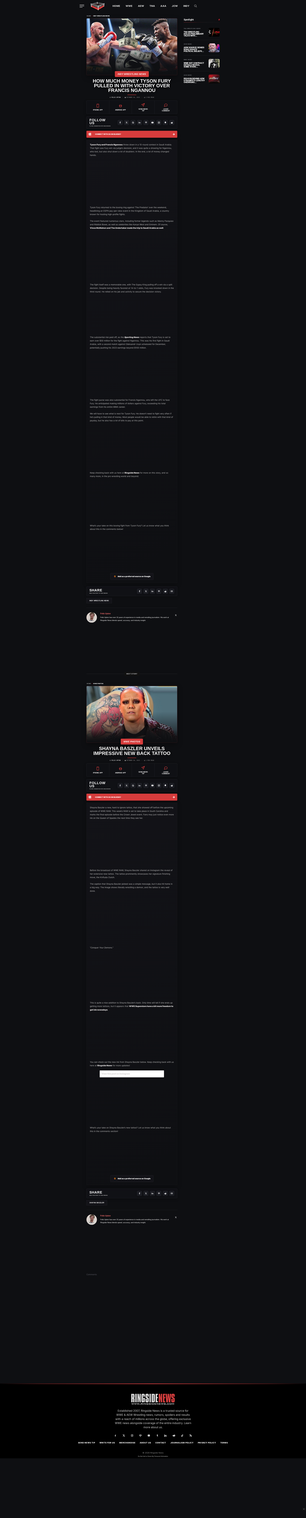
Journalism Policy (182, 1443)
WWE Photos (98, 683)
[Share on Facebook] (139, 591)
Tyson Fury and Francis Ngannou (106, 144)
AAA (163, 6)
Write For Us (107, 1443)
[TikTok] (182, 1435)
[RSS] (190, 1435)
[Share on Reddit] (165, 591)
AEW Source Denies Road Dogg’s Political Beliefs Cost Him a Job (194, 49)
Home (116, 6)
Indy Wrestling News (101, 16)
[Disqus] (131, 1315)
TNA (152, 6)
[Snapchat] (165, 122)
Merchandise (127, 1443)
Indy (186, 6)
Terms (224, 1443)
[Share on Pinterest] (158, 591)
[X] (126, 122)
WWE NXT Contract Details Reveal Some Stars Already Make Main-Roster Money (194, 65)
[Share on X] (145, 591)
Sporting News (131, 337)
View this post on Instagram (116, 1074)
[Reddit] (171, 122)
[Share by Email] (171, 591)
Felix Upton (116, 97)
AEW (141, 6)
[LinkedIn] (139, 122)
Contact (160, 1443)
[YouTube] (152, 122)
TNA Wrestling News (192, 28)
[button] (195, 6)
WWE (129, 6)
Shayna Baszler (96, 1203)
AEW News (188, 44)
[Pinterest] (145, 122)
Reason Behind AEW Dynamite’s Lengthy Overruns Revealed (194, 80)
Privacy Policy (207, 1443)
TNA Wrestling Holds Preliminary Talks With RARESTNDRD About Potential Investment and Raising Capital (194, 34)
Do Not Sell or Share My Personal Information (153, 1456)
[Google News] (133, 122)
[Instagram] (158, 122)
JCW (175, 6)
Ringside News (132, 473)
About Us (145, 1443)
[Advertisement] (108, 317)
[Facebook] (120, 122)
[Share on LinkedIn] (152, 591)
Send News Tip (86, 1443)
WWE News (188, 59)
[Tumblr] (157, 1435)
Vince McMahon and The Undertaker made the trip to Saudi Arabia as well (126, 228)
